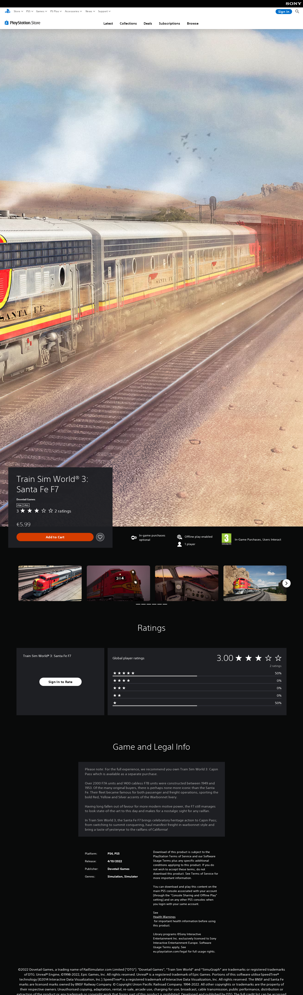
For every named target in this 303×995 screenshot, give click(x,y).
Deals (148, 23)
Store (17, 11)
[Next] (286, 583)
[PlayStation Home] (7, 11)
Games (40, 11)
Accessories (72, 11)
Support (103, 11)
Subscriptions (169, 23)
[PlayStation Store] (23, 22)
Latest (108, 23)
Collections (128, 23)
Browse (192, 23)
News (89, 11)
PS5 (28, 11)
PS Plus (54, 11)
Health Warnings (164, 917)
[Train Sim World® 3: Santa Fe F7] (50, 583)
